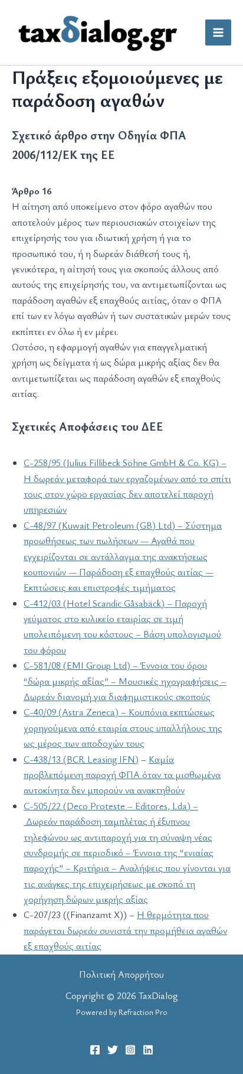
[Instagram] (130, 1049)
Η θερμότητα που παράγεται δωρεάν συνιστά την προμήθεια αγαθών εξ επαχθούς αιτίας (125, 930)
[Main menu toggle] (218, 32)
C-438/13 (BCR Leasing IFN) (81, 759)
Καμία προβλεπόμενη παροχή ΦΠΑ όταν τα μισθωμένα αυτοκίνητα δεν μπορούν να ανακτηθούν (122, 775)
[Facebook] (95, 1049)
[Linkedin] (148, 1049)
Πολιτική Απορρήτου (121, 974)
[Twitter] (112, 1049)
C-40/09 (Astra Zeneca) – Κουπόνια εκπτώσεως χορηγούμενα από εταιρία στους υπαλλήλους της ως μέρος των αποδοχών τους (123, 727)
